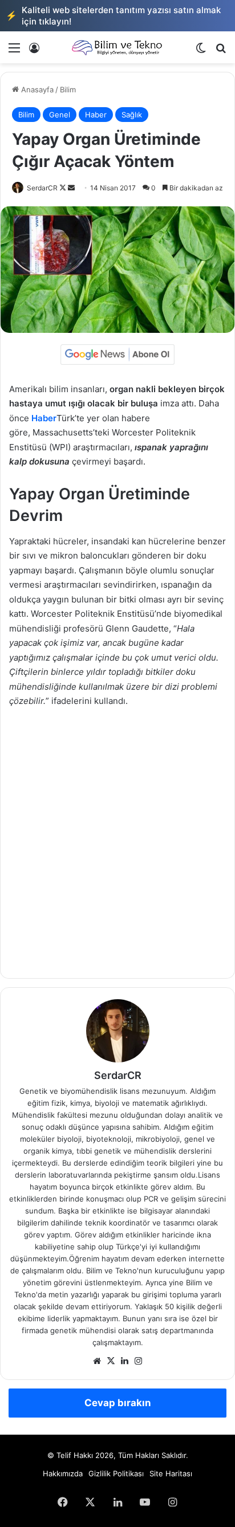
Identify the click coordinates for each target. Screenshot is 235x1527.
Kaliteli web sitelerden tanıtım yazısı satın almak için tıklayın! (113, 16)
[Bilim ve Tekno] (117, 47)
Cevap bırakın (117, 1402)
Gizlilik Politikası (116, 1473)
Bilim (68, 89)
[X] (111, 1361)
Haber (96, 114)
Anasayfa (36, 89)
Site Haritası (170, 1473)
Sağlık (131, 114)
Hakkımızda (63, 1473)
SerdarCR (42, 188)
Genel (59, 114)
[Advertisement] (117, 840)
